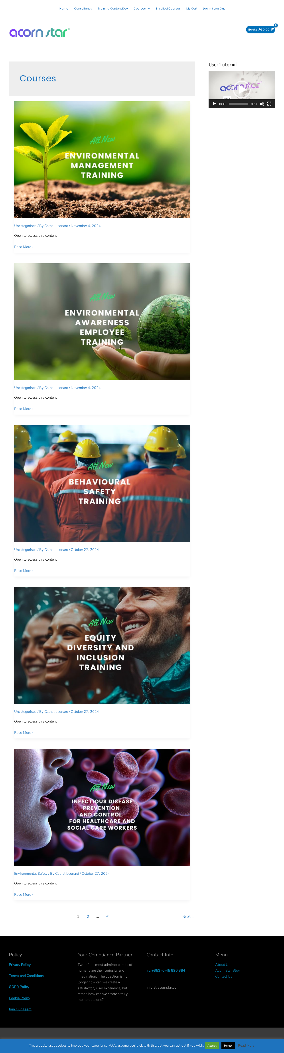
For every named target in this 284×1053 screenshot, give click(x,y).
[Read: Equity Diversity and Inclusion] (102, 645)
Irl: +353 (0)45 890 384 (165, 970)
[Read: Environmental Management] (102, 159)
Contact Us (223, 976)
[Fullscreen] (269, 104)
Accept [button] (212, 1046)
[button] (242, 89)
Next (188, 916)
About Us (222, 964)
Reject (228, 1046)
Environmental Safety (30, 873)
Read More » (24, 247)
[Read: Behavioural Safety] (102, 483)
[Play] (214, 104)
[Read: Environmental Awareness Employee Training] (102, 321)
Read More (246, 1045)
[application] (242, 89)
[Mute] (262, 104)
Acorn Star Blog (227, 970)
